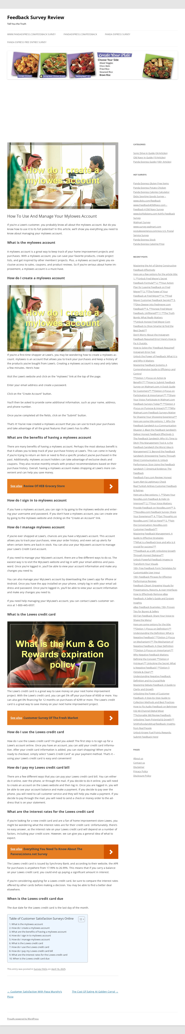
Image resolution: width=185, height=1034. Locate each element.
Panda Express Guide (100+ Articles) (152, 161)
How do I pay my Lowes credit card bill (32, 951)
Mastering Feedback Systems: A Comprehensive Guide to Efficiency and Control (154, 369)
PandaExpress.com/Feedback (80, 34)
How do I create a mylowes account (31, 928)
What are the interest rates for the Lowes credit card (39, 954)
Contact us (139, 762)
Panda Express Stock (144, 239)
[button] (80, 919)
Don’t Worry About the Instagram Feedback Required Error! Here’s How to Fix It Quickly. (154, 339)
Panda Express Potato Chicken (149, 187)
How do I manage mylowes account (31, 939)
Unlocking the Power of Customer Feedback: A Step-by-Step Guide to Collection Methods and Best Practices (153, 698)
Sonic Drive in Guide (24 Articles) (150, 153)
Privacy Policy (140, 771)
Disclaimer (138, 767)
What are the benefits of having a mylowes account (39, 931)
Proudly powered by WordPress (23, 1018)
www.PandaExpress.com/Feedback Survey (31, 34)
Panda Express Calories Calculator (151, 192)
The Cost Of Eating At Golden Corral (95, 991)
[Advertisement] (92, 111)
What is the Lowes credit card (27, 943)
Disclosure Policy (142, 775)
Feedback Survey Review (35, 17)
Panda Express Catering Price (148, 244)
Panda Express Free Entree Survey (26, 42)
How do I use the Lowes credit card (30, 947)
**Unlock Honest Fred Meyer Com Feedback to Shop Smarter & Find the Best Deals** (153, 326)
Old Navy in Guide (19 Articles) (149, 157)
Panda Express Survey (117, 34)
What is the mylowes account (27, 924)
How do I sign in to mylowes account (31, 935)
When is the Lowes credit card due (31, 958)
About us (138, 758)
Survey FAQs (40, 969)
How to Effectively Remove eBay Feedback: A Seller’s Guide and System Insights (153, 598)
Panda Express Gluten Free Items (151, 183)
